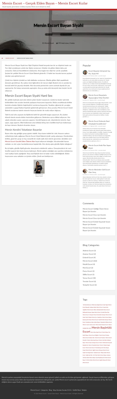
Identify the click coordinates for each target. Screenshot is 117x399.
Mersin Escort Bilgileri (94, 335)
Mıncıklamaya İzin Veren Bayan (102, 347)
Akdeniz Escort (88, 251)
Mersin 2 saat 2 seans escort (89, 324)
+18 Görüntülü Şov (87, 304)
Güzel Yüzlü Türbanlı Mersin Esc (90, 317)
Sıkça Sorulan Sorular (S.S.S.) (62, 390)
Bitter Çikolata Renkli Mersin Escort (102, 309)
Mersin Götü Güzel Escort (93, 340)
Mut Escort (87, 268)
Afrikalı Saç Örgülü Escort (97, 304)
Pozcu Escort (87, 271)
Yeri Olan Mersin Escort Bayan (99, 355)
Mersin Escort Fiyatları (104, 335)
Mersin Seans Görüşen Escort (92, 342)
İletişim (84, 390)
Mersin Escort (49, 43)
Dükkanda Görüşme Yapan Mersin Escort (92, 312)
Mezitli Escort (88, 264)
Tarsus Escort (87, 278)
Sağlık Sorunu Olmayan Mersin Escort (101, 350)
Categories (44, 390)
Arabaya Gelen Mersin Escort (96, 307)
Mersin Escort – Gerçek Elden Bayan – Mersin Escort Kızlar (45, 3)
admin (50, 34)
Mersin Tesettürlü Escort (94, 345)
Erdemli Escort (88, 257)
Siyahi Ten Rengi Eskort (88, 352)
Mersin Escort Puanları (100, 337)
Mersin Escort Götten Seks (89, 337)
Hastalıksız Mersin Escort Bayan (104, 317)
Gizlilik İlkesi (77, 390)
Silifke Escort (87, 274)
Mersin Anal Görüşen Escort (102, 324)
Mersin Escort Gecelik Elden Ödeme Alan (20, 141)
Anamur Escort (88, 254)
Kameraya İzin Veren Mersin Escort (90, 319)
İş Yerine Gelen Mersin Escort (92, 360)
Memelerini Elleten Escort (106, 322)
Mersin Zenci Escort (90, 347)
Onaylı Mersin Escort (87, 350)
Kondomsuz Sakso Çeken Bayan (93, 322)
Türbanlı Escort (97, 352)
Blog (50, 390)
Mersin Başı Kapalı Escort (96, 332)
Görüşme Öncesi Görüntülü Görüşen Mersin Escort (100, 314)
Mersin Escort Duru (90, 215)
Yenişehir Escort (88, 285)
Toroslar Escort (88, 281)
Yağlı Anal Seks (89, 355)
